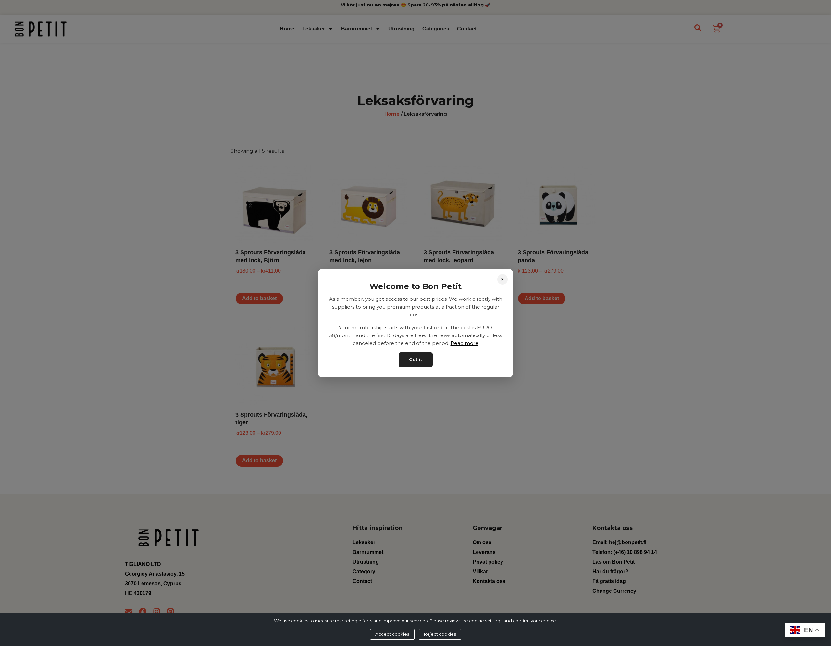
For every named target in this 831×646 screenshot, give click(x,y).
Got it (415, 359)
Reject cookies (440, 634)
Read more (464, 343)
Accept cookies (392, 634)
